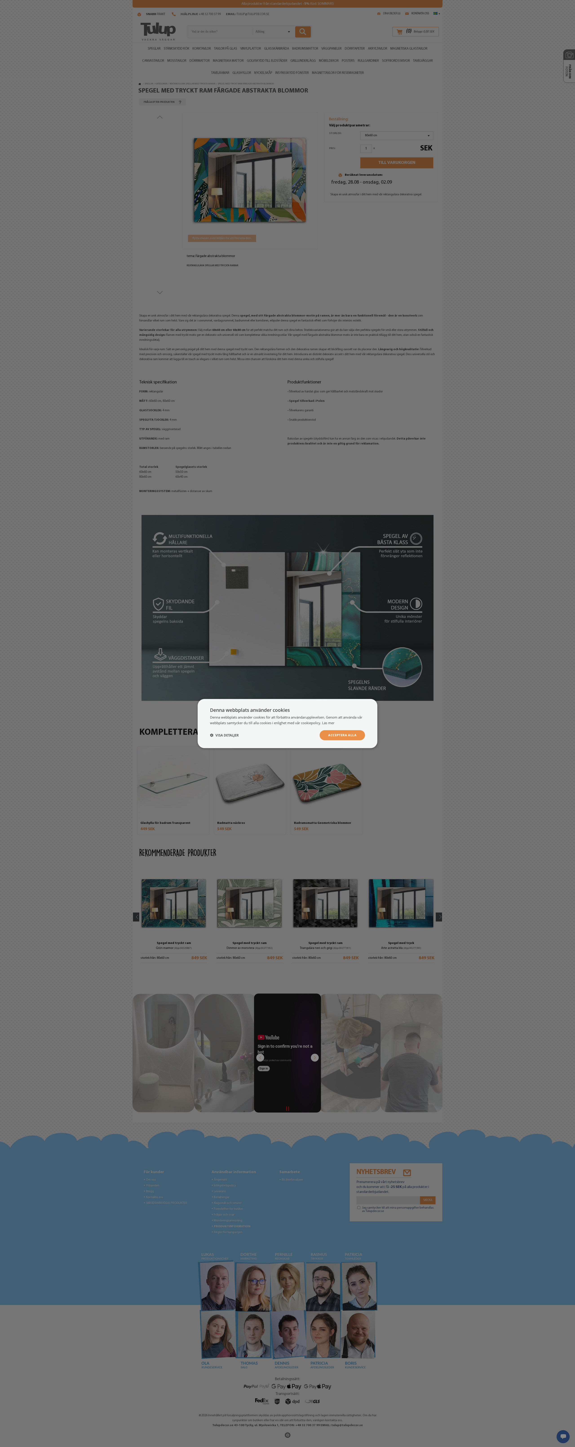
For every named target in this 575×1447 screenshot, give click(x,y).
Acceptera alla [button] (342, 735)
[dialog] (287, 723)
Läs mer (328, 723)
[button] (224, 735)
